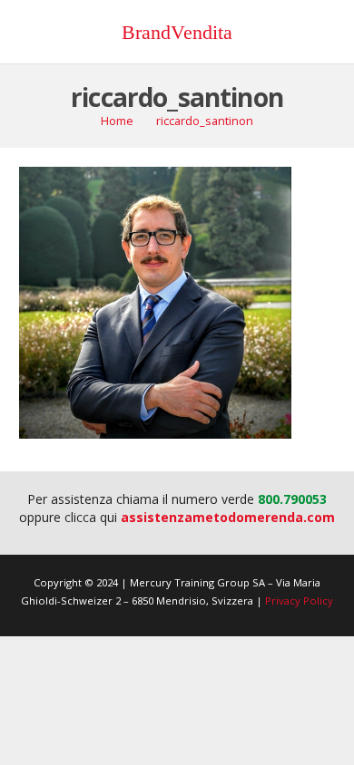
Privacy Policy (299, 600)
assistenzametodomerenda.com (228, 517)
